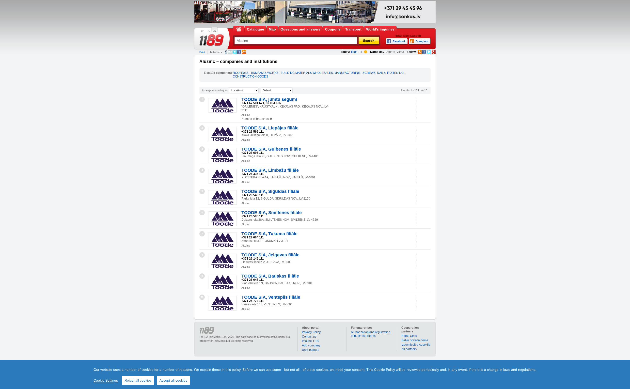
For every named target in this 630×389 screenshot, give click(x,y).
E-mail (230, 52)
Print (202, 52)
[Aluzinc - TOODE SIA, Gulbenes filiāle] (222, 155)
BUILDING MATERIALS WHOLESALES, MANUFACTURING (320, 73)
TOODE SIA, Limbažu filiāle (270, 170)
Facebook (239, 52)
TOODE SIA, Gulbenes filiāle (271, 149)
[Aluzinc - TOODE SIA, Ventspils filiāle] (222, 303)
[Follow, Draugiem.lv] (420, 52)
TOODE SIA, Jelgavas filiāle (270, 254)
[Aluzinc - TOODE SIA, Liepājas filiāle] (222, 134)
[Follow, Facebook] (424, 52)
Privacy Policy (311, 332)
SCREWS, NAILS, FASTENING (383, 73)
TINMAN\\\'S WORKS (264, 73)
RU (208, 31)
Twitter (234, 52)
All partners (409, 349)
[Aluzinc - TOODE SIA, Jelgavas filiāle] (222, 261)
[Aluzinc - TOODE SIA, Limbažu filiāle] (222, 176)
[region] (315, 374)
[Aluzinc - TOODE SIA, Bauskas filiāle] (222, 282)
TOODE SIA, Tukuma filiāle (269, 233)
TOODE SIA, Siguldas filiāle (270, 191)
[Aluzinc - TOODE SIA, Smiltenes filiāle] (222, 219)
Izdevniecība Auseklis (415, 344)
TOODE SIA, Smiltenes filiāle (271, 212)
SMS (225, 52)
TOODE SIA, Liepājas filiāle (270, 127)
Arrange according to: (215, 90)
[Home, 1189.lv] (239, 28)
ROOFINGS (240, 73)
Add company (311, 345)
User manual (310, 350)
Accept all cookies (173, 380)
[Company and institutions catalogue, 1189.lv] (211, 40)
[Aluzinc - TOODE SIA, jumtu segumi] (222, 105)
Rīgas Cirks (409, 336)
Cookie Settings (106, 380)
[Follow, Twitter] (429, 52)
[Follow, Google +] (434, 52)
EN (214, 31)
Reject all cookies (138, 380)
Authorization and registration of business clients (370, 334)
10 (202, 297)
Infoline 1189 (310, 341)
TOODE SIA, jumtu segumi (269, 99)
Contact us (309, 336)
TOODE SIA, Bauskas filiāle (270, 276)
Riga (354, 52)
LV (202, 31)
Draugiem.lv (244, 52)
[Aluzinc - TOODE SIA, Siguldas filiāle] (222, 197)
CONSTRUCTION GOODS (250, 76)
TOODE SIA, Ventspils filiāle (270, 297)
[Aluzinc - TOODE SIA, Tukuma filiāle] (222, 240)
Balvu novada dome (414, 340)
